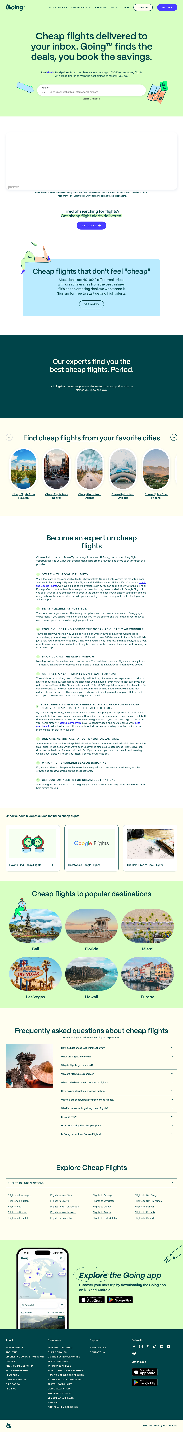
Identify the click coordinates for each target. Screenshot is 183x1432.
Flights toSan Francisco (148, 1201)
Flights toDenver (144, 1206)
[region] (91, 161)
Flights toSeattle (59, 1201)
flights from (79, 437)
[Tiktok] (154, 1348)
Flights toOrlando (145, 1218)
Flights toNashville (61, 1218)
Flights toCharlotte (103, 1201)
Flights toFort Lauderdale (64, 1206)
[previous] (9, 437)
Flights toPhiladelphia (105, 1218)
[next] (173, 437)
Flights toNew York (61, 1195)
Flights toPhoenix (145, 1212)
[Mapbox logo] (13, 187)
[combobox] (93, 92)
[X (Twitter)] (148, 1348)
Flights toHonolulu (18, 1218)
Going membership (70, 723)
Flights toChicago (103, 1195)
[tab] (91, 1183)
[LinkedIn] (161, 1348)
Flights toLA (15, 1206)
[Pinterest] (134, 1355)
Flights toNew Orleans (63, 1212)
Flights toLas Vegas (19, 1195)
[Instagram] (141, 1348)
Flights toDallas (102, 1206)
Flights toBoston (17, 1212)
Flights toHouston (18, 1201)
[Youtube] (168, 1348)
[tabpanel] (91, 1207)
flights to (69, 893)
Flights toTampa (102, 1212)
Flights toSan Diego (146, 1195)
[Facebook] (134, 1348)
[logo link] (15, 7)
